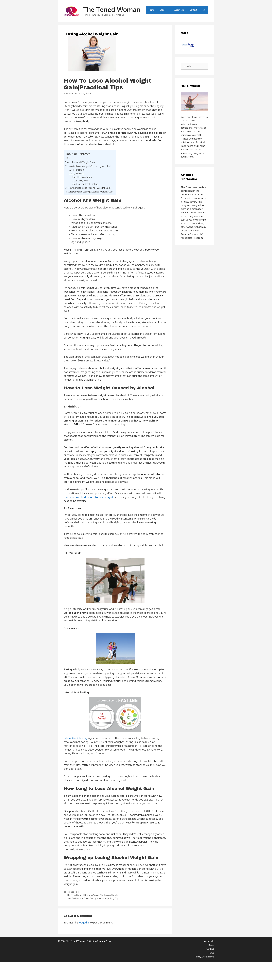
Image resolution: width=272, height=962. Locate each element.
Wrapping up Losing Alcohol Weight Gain (90, 191)
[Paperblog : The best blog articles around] (188, 46)
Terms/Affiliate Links (204, 956)
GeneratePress (103, 941)
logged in (84, 922)
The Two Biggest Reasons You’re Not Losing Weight (92, 895)
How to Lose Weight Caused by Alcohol (89, 166)
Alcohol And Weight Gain (81, 162)
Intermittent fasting (75, 738)
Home (151, 9)
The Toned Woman (111, 9)
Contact (193, 9)
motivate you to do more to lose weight (88, 497)
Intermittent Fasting (88, 184)
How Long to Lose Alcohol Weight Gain (89, 187)
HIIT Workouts (84, 177)
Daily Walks (84, 180)
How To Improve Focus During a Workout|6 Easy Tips (93, 898)
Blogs (162, 9)
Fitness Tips (73, 891)
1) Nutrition (78, 169)
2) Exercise (78, 173)
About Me (179, 9)
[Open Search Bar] (204, 10)
